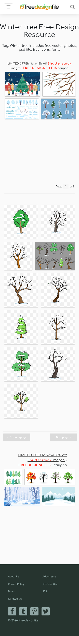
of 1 (72, 186)
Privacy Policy (16, 584)
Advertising (49, 576)
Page (59, 186)
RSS (45, 591)
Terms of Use (50, 584)
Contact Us (15, 599)
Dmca (11, 591)
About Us (13, 576)
